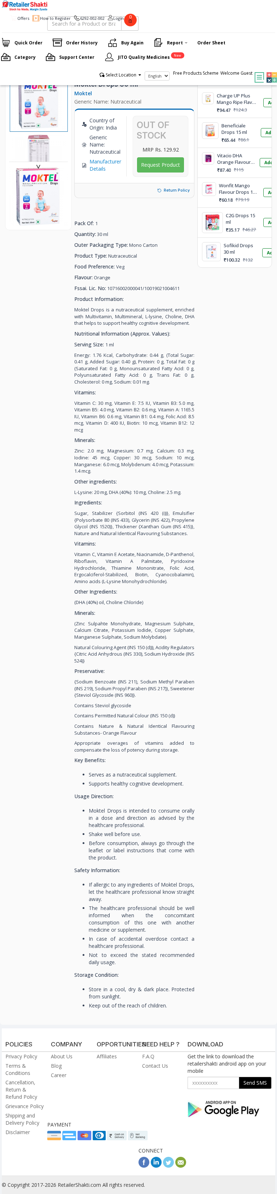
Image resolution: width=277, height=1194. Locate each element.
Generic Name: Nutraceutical (107, 101)
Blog (56, 1065)
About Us (61, 1056)
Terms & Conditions (17, 1069)
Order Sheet (211, 43)
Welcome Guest (236, 73)
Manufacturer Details (105, 165)
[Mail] (180, 1165)
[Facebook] (143, 1165)
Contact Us (155, 1065)
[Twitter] (168, 1165)
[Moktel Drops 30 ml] (38, 222)
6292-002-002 (92, 18)
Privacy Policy (21, 1056)
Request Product (160, 164)
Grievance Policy (24, 1106)
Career (58, 1075)
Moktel (83, 93)
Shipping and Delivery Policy (22, 1119)
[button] (270, 72)
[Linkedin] (156, 1165)
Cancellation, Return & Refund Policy (21, 1089)
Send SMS (255, 1082)
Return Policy (177, 190)
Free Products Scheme (196, 73)
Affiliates (107, 1056)
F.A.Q (148, 1056)
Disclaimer (17, 1132)
